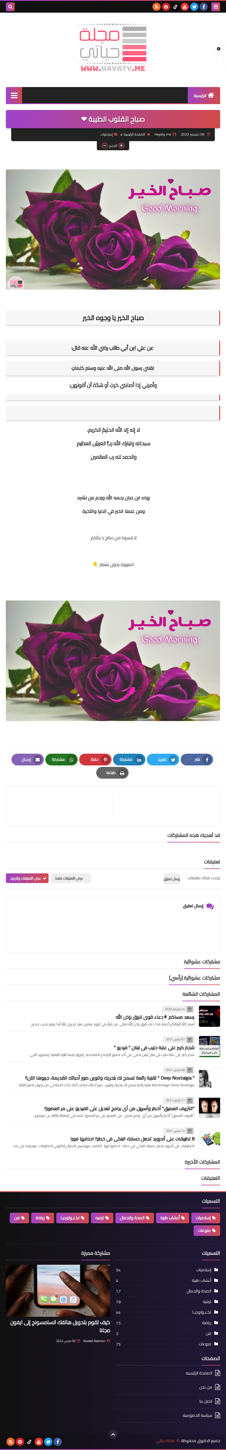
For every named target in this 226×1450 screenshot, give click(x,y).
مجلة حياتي (165, 1441)
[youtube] (185, 7)
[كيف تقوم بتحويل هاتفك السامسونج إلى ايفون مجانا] (58, 1291)
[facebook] (204, 7)
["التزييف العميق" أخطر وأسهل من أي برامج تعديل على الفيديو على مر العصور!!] (209, 1107)
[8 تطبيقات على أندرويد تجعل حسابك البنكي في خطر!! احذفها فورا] (209, 1138)
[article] (62, 806)
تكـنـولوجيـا (70, 1218)
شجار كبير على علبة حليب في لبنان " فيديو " (154, 1047)
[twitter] (194, 7)
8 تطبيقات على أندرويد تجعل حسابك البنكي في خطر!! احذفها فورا (132, 1138)
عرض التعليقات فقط (69, 878)
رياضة (40, 1218)
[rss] (156, 7)
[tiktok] (175, 7)
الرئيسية (200, 95)
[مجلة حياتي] (113, 47)
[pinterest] (166, 7)
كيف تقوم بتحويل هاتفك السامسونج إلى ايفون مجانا (60, 1326)
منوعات (204, 1230)
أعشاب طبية (170, 1218)
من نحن (205, 1387)
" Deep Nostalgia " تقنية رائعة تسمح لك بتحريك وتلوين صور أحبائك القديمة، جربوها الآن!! (110, 1077)
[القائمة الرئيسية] (14, 95)
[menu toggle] (215, 6)
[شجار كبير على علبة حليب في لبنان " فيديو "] (209, 1046)
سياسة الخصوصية (197, 1415)
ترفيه (99, 1218)
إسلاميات (107, 134)
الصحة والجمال (132, 1218)
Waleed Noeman (94, 1341)
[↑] (113, 1434)
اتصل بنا (206, 1401)
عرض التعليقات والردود (25, 878)
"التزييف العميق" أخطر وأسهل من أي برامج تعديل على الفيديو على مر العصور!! (119, 1108)
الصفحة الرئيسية (134, 134)
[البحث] (10, 6)
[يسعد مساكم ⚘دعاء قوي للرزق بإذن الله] (209, 1016)
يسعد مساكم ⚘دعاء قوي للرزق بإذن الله (155, 1016)
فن (17, 1218)
